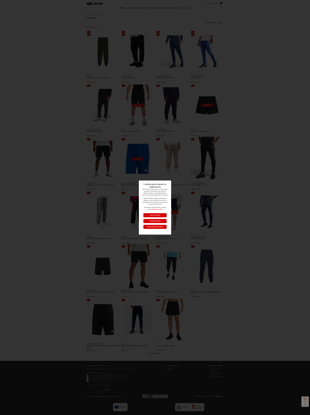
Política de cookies (157, 209)
